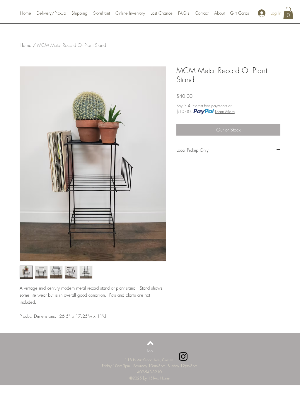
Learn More (225, 111)
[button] (288, 13)
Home (25, 45)
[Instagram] (183, 356)
